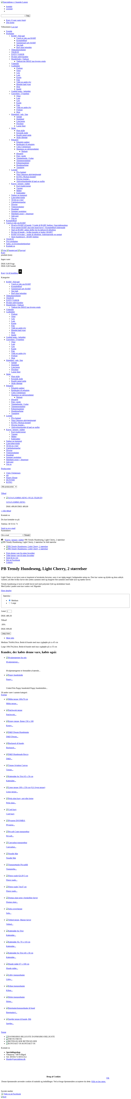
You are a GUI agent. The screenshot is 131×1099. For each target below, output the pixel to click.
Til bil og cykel (17, 200)
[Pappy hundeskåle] (14, 675)
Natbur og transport (19, 195)
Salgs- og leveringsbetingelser (18, 244)
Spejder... (10, 1023)
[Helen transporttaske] (15, 997)
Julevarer (15, 216)
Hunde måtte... (12, 968)
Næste (3, 1032)
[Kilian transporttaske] (15, 986)
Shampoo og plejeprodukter (27, 149)
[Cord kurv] (11, 809)
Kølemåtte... (11, 781)
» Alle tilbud (6, 511)
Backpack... (11, 748)
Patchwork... (11, 714)
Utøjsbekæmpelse (18, 202)
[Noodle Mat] (12, 854)
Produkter (10, 33)
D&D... (9, 759)
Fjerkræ (19, 68)
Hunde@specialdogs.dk (15, 1059)
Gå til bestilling (12, 273)
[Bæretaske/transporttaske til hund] (20, 1008)
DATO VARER (17, 54)
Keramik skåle (22, 133)
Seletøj (19, 117)
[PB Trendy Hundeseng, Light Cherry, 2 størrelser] (27, 546)
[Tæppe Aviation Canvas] (17, 765)
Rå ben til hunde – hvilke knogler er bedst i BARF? (32, 232)
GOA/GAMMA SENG (15, 502)
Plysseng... (10, 825)
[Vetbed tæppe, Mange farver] (18, 920)
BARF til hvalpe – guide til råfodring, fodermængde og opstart (36, 234)
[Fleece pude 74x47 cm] (16, 887)
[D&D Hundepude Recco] (17, 754)
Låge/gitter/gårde (18, 197)
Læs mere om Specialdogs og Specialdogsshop (65, 1087)
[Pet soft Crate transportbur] (17, 831)
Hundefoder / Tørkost (20, 59)
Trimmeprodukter (23, 160)
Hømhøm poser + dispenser (22, 214)
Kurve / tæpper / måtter (20, 184)
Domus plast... (12, 902)
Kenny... (9, 725)
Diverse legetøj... (23, 179)
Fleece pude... (11, 880)
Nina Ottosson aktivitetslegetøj (28, 174)
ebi (7, 475)
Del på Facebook (13, 560)
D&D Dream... (12, 737)
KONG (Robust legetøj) (26, 177)
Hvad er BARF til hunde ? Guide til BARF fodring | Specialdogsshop (39, 225)
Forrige (4, 695)
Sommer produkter (18, 211)
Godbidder (15, 66)
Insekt (18, 89)
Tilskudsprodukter (18, 50)
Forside (9, 31)
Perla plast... (11, 803)
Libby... (9, 979)
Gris (18, 73)
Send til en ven (12, 558)
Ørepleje (19, 154)
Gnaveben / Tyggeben (20, 94)
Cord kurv (10, 814)
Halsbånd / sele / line (19, 114)
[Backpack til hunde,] (15, 743)
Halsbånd (20, 119)
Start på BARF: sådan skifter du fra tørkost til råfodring (33, 230)
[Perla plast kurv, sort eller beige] (19, 798)
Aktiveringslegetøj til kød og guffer (30, 181)
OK (107, 1078)
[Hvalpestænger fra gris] (16, 658)
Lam (18, 75)
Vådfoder (15, 63)
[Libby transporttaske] (15, 975)
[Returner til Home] (2, 540)
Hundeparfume (22, 165)
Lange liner (21, 126)
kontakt (9, 6)
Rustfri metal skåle (23, 135)
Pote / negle (21, 156)
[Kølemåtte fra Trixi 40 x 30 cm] (19, 953)
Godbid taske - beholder (21, 91)
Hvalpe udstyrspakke (19, 57)
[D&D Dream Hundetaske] (17, 732)
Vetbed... (9, 924)
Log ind (14, 27)
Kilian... (9, 990)
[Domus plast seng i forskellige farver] (22, 898)
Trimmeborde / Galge (25, 158)
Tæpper (19, 188)
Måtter (19, 190)
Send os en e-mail (8, 528)
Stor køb (19, 45)
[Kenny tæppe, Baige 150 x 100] (20, 721)
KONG (9, 482)
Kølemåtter (20, 193)
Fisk (18, 80)
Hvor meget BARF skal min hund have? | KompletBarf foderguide (38, 227)
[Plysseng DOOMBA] (15, 820)
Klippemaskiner (22, 163)
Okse (18, 70)
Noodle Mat (11, 858)
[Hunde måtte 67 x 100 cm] (17, 964)
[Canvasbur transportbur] (16, 843)
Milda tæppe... (12, 703)
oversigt (9, 9)
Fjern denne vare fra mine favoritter (20, 553)
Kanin (18, 77)
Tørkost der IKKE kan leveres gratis (31, 61)
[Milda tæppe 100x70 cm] (17, 699)
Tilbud (3, 493)
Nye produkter (12, 241)
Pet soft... (10, 836)
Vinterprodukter (17, 207)
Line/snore (20, 121)
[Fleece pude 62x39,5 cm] (17, 876)
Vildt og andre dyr (23, 82)
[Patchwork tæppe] (14, 710)
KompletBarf (21, 40)
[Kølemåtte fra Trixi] (15, 931)
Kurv (3, 253)
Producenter (6, 469)
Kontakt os (10, 246)
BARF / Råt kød (18, 36)
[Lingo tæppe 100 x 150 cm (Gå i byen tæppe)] (25, 787)
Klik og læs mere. (98, 1081)
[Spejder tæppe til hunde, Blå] (18, 1019)
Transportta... (11, 869)
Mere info (10, 638)
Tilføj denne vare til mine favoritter (20, 555)
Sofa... (8, 913)
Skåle (13, 128)
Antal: (3, 611)
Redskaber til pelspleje (25, 144)
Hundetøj (15, 209)
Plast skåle (20, 130)
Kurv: (16, 20)
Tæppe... (9, 770)
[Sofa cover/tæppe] (14, 909)
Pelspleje (14, 140)
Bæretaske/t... (11, 1012)
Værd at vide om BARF (26, 38)
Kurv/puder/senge (23, 186)
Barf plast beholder (24, 47)
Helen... (9, 1001)
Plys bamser (21, 172)
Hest (18, 87)
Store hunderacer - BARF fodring (25, 237)
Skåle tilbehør (22, 137)
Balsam (24, 151)
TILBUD (15, 52)
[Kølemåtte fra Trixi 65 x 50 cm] (19, 776)
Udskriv (9, 562)
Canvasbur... (11, 847)
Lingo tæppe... (12, 792)
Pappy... (9, 679)
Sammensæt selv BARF (26, 43)
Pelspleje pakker (23, 142)
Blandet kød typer (23, 84)
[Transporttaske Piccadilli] (17, 865)
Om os (14, 218)
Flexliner (20, 124)
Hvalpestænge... (12, 662)
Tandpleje (20, 167)
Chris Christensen (23, 147)
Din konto (10, 22)
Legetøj (14, 170)
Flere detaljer (6, 591)
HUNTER (10, 480)
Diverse (14, 204)
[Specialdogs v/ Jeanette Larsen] (14, 2)
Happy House (11, 477)
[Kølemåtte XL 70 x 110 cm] (18, 942)
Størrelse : (7, 596)
